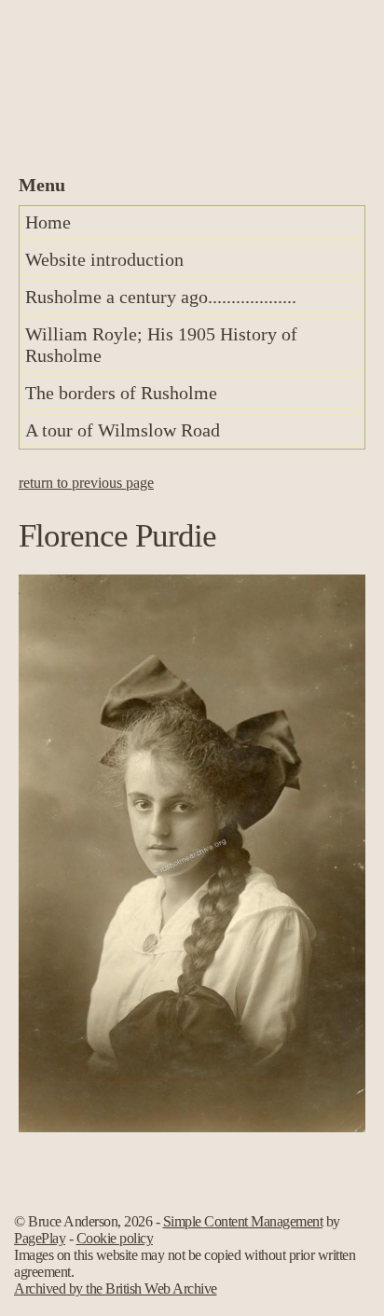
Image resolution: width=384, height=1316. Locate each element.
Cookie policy (115, 1238)
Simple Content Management (243, 1221)
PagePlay (39, 1238)
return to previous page (86, 483)
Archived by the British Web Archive (115, 1288)
